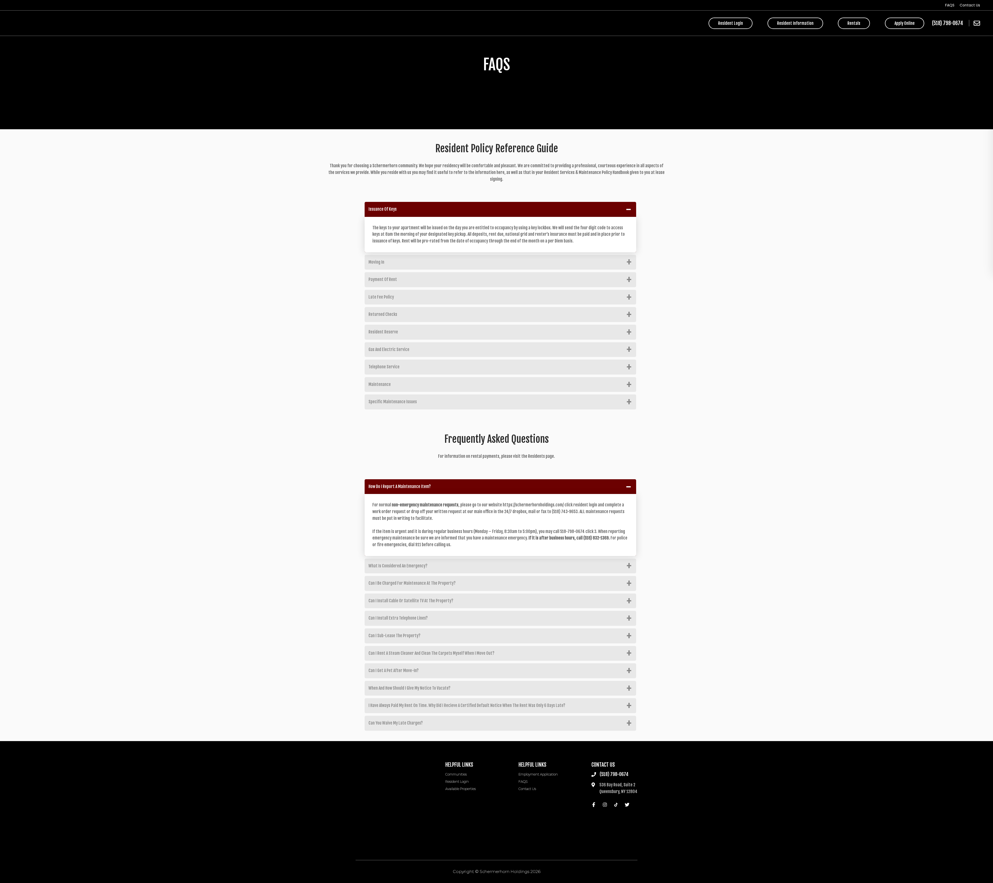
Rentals (853, 23)
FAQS (949, 5)
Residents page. (541, 456)
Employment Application (538, 774)
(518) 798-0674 (947, 23)
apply (904, 23)
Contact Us (970, 5)
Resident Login (730, 23)
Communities (456, 774)
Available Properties (460, 789)
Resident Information (795, 23)
